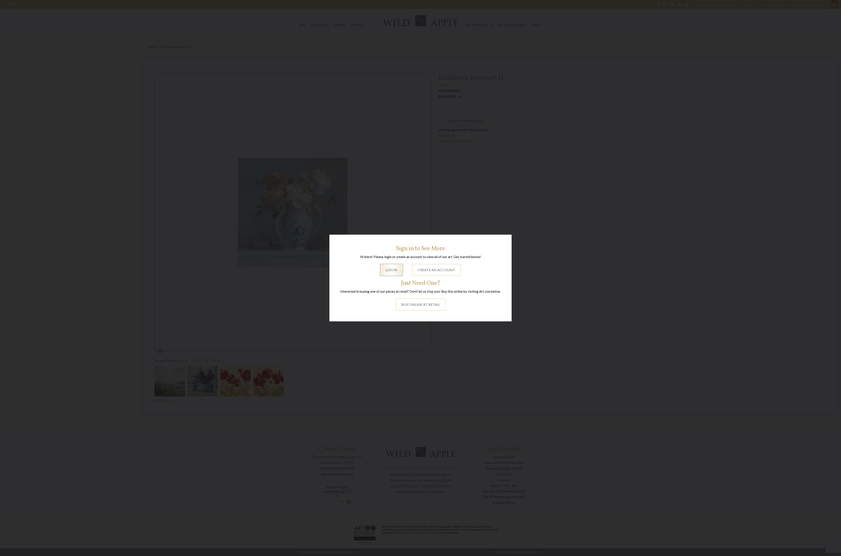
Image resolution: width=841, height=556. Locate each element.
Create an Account (436, 270)
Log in (391, 270)
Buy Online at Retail (420, 304)
